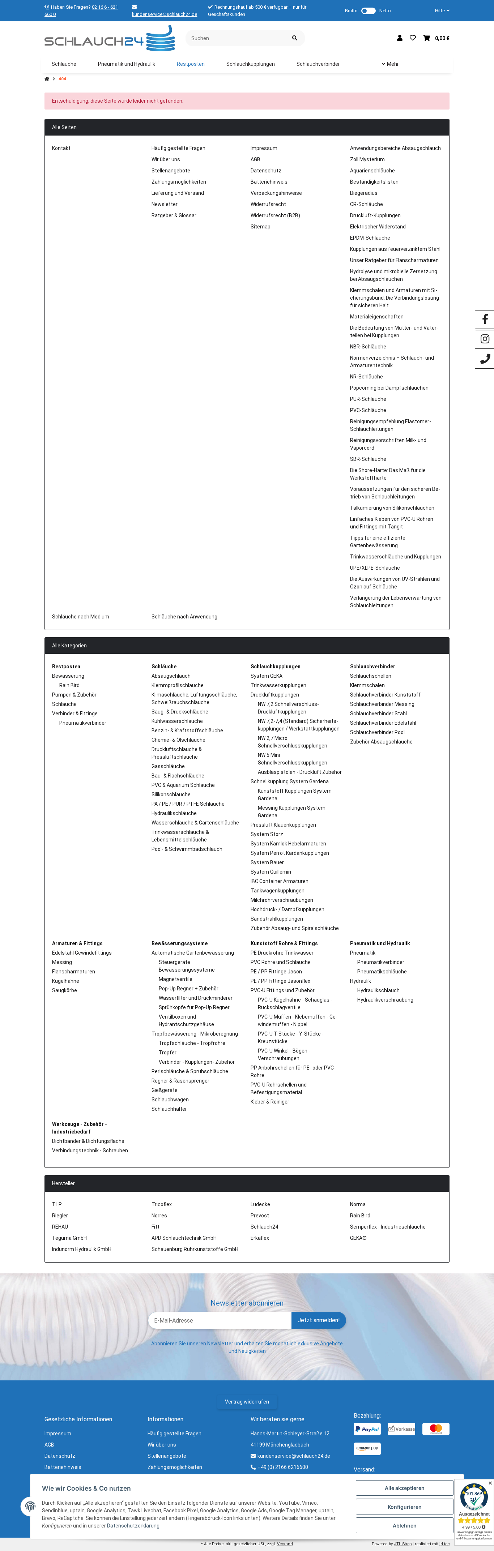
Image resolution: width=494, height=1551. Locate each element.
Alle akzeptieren (405, 1488)
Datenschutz (266, 170)
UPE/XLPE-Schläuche (375, 568)
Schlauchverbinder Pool (377, 732)
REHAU (60, 1227)
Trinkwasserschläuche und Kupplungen (395, 557)
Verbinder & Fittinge (75, 713)
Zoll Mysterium (367, 159)
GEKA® (358, 1238)
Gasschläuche (168, 766)
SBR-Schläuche (368, 459)
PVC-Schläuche (368, 410)
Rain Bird (69, 685)
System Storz (267, 834)
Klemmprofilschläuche (178, 685)
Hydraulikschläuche (174, 813)
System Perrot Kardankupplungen (290, 853)
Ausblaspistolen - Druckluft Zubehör (300, 772)
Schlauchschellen (370, 676)
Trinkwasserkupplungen (278, 685)
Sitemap (261, 227)
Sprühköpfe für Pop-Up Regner (194, 1007)
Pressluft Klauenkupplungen (283, 825)
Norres (159, 1215)
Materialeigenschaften (377, 317)
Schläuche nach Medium (80, 617)
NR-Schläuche (366, 377)
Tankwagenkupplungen (278, 891)
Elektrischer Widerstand (378, 227)
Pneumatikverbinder (82, 723)
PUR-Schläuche (368, 399)
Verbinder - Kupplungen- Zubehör (197, 1062)
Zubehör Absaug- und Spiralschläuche (295, 928)
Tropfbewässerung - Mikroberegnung (195, 1034)
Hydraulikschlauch (378, 990)
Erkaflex (260, 1238)
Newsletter (165, 204)
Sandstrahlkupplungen (277, 919)
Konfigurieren (405, 1507)
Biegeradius (364, 193)
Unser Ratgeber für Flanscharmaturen (394, 260)
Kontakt (61, 148)
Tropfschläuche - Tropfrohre (192, 1043)
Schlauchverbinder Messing (382, 704)
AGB (255, 159)
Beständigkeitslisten (374, 182)
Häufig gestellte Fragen (178, 148)
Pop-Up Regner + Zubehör (188, 988)
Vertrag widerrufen (247, 1402)
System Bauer (267, 862)
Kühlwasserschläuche (177, 721)
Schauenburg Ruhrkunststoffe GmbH (195, 1249)
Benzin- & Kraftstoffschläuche (187, 730)
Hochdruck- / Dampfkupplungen (287, 909)
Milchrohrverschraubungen (282, 900)
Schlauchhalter (169, 1109)
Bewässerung (68, 676)
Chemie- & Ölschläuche (178, 740)
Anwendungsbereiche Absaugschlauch (395, 148)
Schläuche (64, 704)
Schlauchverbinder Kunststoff (385, 695)
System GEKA (266, 676)
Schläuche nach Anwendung (184, 617)
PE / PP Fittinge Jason (276, 971)
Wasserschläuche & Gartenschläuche (195, 823)
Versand (285, 1544)
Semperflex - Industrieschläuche (388, 1227)
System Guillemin (271, 872)
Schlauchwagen (170, 1099)
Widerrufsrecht (268, 204)
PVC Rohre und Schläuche (281, 962)
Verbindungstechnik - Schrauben (90, 1150)
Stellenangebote (171, 170)
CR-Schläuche (366, 204)
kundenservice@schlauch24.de (164, 14)
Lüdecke (260, 1204)
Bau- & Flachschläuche (178, 776)
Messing (62, 962)
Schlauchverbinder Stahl (378, 713)
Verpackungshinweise (276, 193)
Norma (358, 1204)
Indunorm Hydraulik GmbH (81, 1249)
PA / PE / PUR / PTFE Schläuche (188, 804)
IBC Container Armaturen (279, 881)
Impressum (264, 148)
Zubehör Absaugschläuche (381, 742)
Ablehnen (405, 1525)
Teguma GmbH (69, 1238)
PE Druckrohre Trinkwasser (282, 953)
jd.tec (444, 1544)
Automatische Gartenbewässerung (193, 953)
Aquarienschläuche (372, 170)
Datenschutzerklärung (133, 1526)
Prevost (260, 1215)
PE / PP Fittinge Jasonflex (280, 981)
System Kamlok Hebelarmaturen (288, 844)
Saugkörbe (64, 990)
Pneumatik (362, 953)
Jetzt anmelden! (319, 1320)
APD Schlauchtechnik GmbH (184, 1238)
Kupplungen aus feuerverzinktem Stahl (395, 249)
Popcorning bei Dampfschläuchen (389, 388)
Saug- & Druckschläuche (180, 712)
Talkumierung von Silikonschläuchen (392, 508)
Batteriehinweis (269, 182)
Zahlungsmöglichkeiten (179, 182)
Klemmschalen (367, 685)
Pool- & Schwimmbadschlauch (187, 849)
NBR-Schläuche (368, 347)
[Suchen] (295, 38)
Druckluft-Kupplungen (375, 215)
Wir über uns (166, 159)
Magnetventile (175, 979)
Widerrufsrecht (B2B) (275, 215)
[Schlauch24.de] (109, 37)
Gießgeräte (165, 1090)
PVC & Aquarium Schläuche (183, 785)
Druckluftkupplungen (275, 695)
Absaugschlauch (171, 676)
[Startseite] (46, 79)
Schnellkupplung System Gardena (290, 781)
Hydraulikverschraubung (385, 1000)
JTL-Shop (403, 1544)
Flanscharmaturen (73, 971)
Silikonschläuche (171, 794)
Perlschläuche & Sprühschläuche (190, 1071)
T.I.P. (57, 1204)
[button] (439, 10)
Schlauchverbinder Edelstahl (383, 723)
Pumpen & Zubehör (74, 695)
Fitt (155, 1227)
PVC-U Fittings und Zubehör (283, 990)
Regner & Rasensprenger (180, 1081)
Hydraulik (360, 981)
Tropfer (167, 1052)
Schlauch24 (264, 1227)
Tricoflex (162, 1204)
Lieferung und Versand (178, 193)
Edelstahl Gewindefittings (82, 953)
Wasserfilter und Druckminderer (196, 998)
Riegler (60, 1215)
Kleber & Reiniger (270, 1102)
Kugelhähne (65, 981)
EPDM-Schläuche (370, 238)
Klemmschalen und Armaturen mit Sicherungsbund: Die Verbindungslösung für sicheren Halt (394, 297)
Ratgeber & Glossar (174, 215)
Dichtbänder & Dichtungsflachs (88, 1141)
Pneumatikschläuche (382, 971)
